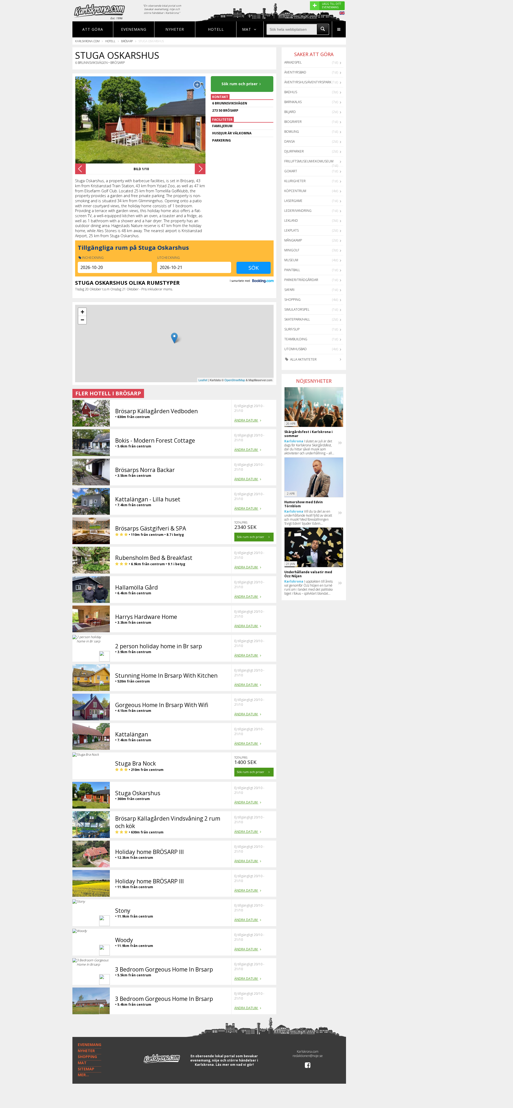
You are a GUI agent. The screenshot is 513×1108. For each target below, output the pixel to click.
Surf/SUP (292, 329)
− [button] (82, 320)
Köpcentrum (295, 191)
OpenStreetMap (234, 380)
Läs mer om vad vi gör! (235, 1064)
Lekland (291, 220)
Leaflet (203, 380)
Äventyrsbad (295, 72)
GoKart (290, 171)
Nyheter (174, 29)
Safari (289, 289)
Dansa (289, 141)
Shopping (292, 299)
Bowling (291, 131)
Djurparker (294, 151)
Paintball (292, 270)
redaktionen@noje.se (308, 1056)
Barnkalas (293, 102)
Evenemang (133, 29)
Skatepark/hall (297, 319)
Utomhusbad (295, 349)
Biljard (290, 112)
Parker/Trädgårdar (301, 280)
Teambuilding (295, 339)
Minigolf (291, 250)
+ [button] (82, 312)
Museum (291, 260)
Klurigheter (295, 181)
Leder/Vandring (298, 210)
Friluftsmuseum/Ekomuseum (308, 161)
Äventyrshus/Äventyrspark (307, 82)
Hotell (216, 29)
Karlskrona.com (87, 41)
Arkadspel (293, 62)
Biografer (293, 121)
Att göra (92, 29)
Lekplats (291, 230)
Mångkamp (293, 240)
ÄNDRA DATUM (246, 420)
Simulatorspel (296, 309)
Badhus (290, 92)
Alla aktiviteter (303, 359)
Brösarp (127, 41)
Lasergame (293, 200)
